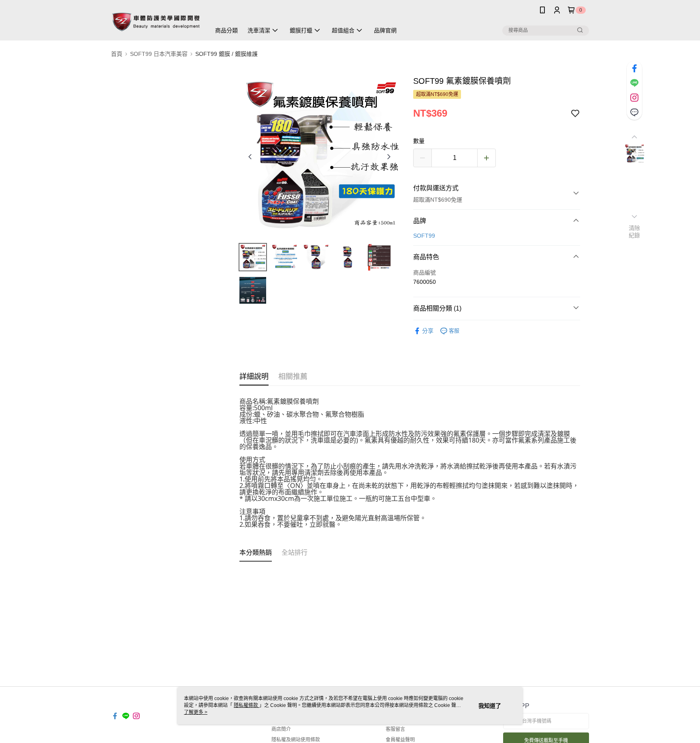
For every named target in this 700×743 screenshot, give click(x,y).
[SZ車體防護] (156, 21)
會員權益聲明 (400, 740)
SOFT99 (424, 235)
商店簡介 (281, 729)
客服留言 (395, 729)
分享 (427, 331)
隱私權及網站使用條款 (295, 740)
